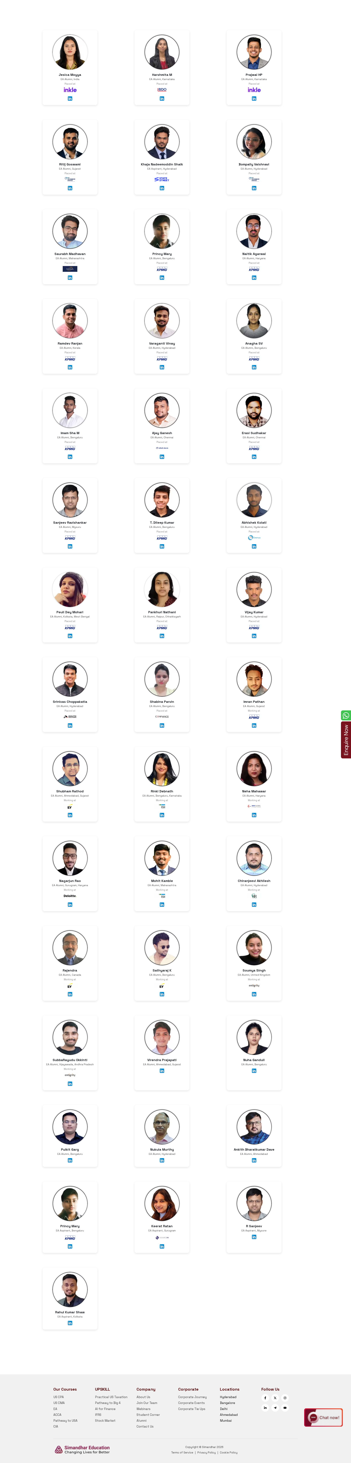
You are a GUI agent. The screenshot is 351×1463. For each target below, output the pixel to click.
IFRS (98, 1415)
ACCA (57, 1415)
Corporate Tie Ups (191, 1409)
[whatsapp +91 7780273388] (346, 715)
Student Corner (148, 1415)
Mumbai (226, 1421)
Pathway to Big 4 (108, 1403)
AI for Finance (105, 1409)
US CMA (59, 1403)
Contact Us (145, 1426)
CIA (55, 1426)
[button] (323, 1417)
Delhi (223, 1409)
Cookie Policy (228, 1452)
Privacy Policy (206, 1452)
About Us (143, 1397)
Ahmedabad (229, 1415)
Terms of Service (182, 1452)
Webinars (143, 1409)
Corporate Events (191, 1403)
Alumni (141, 1421)
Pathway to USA (65, 1421)
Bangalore (227, 1403)
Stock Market (105, 1421)
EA (55, 1409)
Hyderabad (228, 1397)
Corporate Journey (192, 1397)
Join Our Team (147, 1403)
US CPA (58, 1397)
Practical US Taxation (111, 1397)
